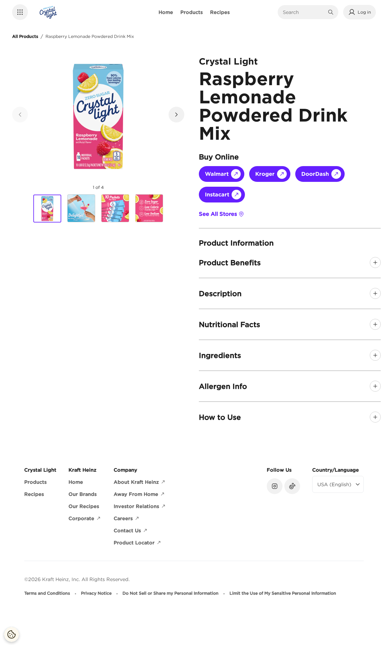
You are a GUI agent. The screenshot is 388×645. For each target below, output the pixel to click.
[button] (20, 12)
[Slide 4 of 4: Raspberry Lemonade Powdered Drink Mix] (149, 208)
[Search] (330, 12)
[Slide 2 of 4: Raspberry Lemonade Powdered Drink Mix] (81, 208)
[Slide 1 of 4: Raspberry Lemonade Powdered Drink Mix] (47, 208)
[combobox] (303, 12)
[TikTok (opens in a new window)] (292, 486)
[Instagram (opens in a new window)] (275, 486)
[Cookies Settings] (11, 634)
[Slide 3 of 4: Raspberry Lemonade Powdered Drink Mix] (115, 208)
